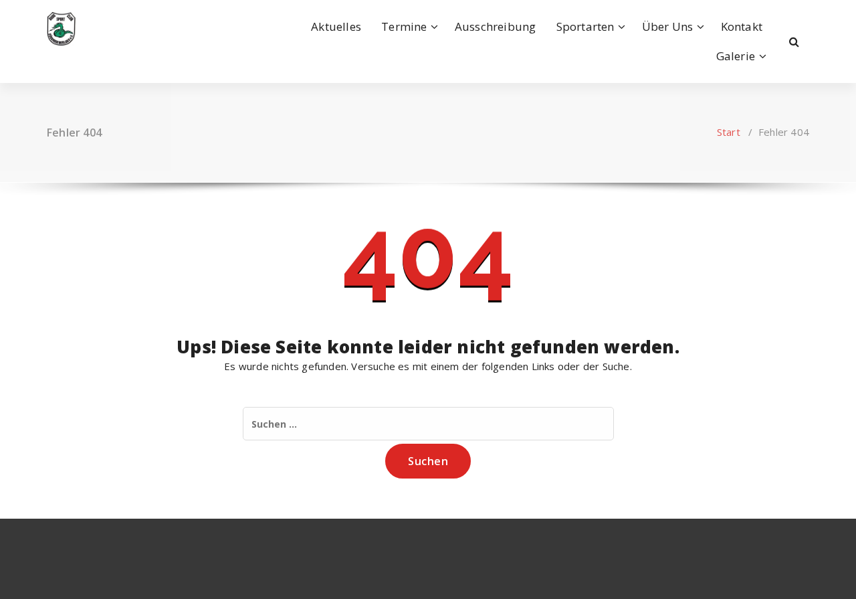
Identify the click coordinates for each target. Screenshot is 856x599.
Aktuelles (336, 26)
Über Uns (667, 26)
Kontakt (741, 26)
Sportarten (585, 26)
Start (728, 132)
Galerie (735, 56)
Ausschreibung (495, 26)
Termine (404, 26)
